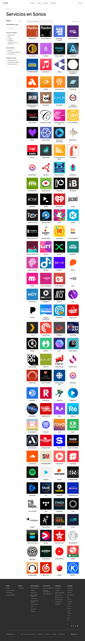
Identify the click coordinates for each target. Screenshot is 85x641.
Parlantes (57, 590)
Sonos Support (9, 8)
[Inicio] (5, 3)
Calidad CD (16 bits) (12, 60)
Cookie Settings (61, 634)
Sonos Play (70, 588)
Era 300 (69, 604)
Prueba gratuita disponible (14, 52)
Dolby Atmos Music (12, 64)
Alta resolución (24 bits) (13, 62)
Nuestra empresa (35, 588)
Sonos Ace (69, 590)
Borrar (20, 20)
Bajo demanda (11, 35)
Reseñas (33, 611)
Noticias (32, 590)
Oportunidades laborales (34, 595)
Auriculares (58, 588)
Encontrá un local (10, 590)
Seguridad (54, 634)
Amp (68, 618)
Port (68, 620)
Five (68, 615)
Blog (32, 606)
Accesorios (58, 604)
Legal (22, 634)
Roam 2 (69, 606)
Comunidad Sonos (10, 595)
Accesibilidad (40, 634)
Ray (68, 597)
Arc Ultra (69, 592)
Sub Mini (69, 613)
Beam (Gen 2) (70, 595)
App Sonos (33, 609)
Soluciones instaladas (48, 588)
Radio (9, 37)
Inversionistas (34, 598)
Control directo (11, 54)
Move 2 (69, 608)
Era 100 (69, 599)
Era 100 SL (69, 601)
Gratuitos (10, 50)
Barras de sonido (59, 597)
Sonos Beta (21, 588)
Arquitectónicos (59, 599)
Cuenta (8, 588)
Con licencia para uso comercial (13, 43)
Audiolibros (10, 40)
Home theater (58, 595)
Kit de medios (34, 592)
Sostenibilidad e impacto (34, 601)
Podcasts (10, 38)
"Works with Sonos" (47, 594)
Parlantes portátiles (59, 592)
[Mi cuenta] (78, 3)
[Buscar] (81, 3)
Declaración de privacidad (30, 634)
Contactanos (9, 592)
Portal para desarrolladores (46, 591)
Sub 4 (68, 611)
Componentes (58, 601)
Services (15, 8)
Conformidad (47, 634)
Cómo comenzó (34, 604)
